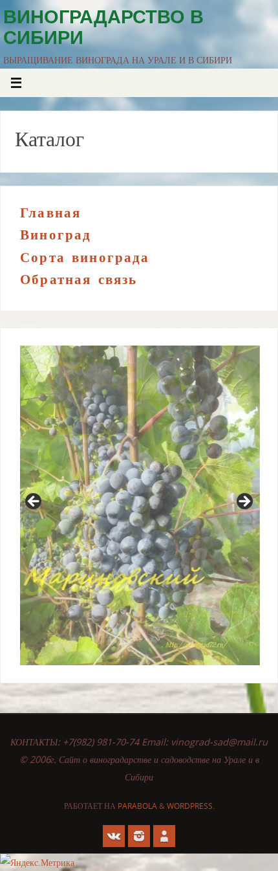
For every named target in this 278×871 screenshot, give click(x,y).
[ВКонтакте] (114, 836)
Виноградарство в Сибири (103, 27)
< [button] (34, 502)
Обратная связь (78, 279)
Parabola (137, 805)
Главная (50, 213)
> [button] (243, 502)
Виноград (55, 235)
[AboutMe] (164, 836)
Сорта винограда (84, 257)
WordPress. (191, 805)
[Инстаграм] (139, 836)
